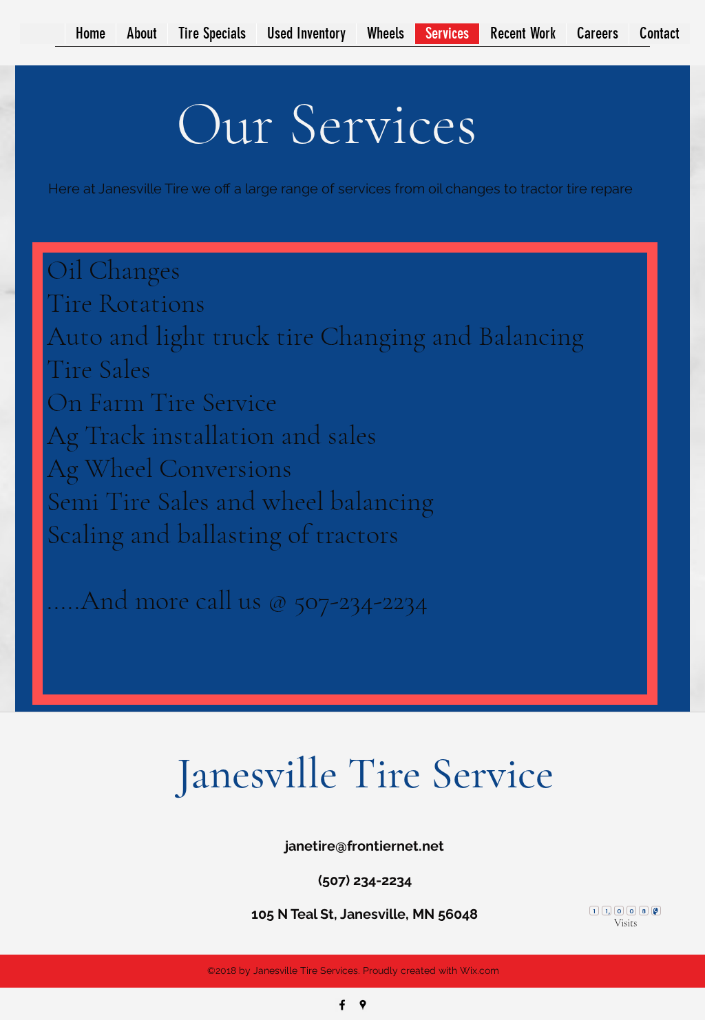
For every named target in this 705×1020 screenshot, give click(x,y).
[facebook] (342, 1005)
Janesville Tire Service (365, 773)
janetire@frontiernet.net (364, 846)
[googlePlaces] (363, 1005)
